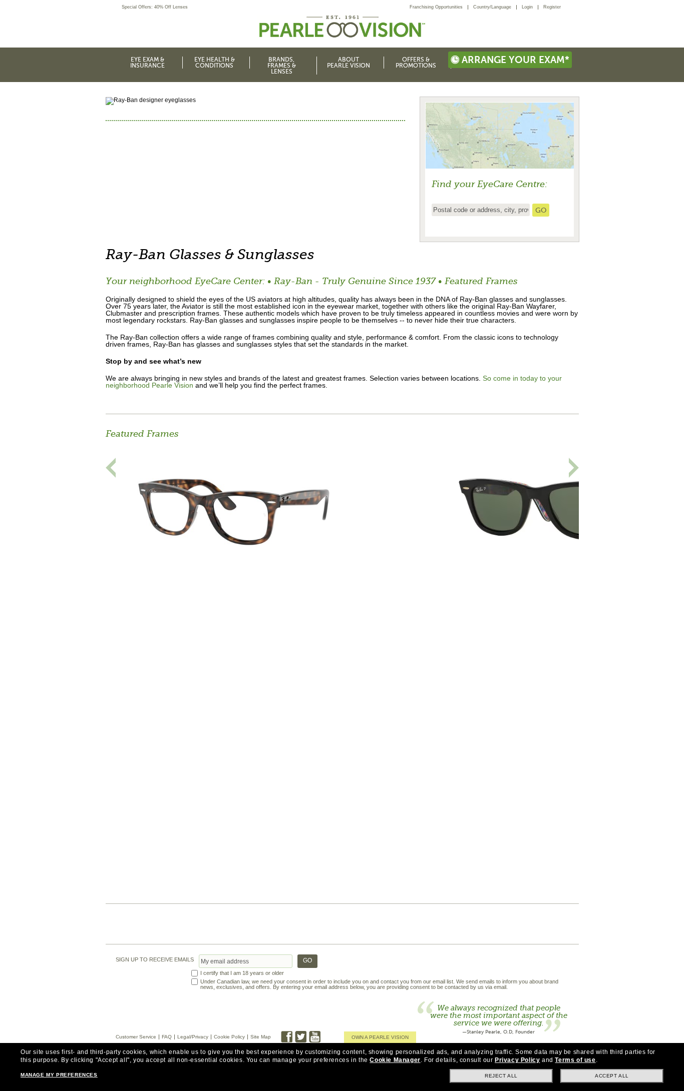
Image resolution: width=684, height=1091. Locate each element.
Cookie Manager (395, 1059)
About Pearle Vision (348, 63)
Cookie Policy (229, 1036)
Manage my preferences (59, 1074)
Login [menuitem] (527, 7)
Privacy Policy (517, 1059)
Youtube (314, 1036)
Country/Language (492, 7)
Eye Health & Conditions (214, 63)
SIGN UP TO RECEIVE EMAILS (155, 959)
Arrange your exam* (515, 60)
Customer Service (136, 1036)
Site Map (260, 1036)
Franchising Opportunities (436, 7)
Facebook (286, 1036)
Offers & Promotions (416, 63)
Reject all (501, 1075)
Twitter (300, 1036)
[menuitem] (439, 7)
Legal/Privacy (192, 1036)
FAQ (167, 1036)
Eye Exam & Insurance (147, 63)
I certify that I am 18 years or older (242, 973)
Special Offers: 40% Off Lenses (155, 7)
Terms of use (575, 1059)
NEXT (574, 468)
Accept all (612, 1075)
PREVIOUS (111, 468)
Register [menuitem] (552, 7)
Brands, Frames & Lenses (281, 66)
